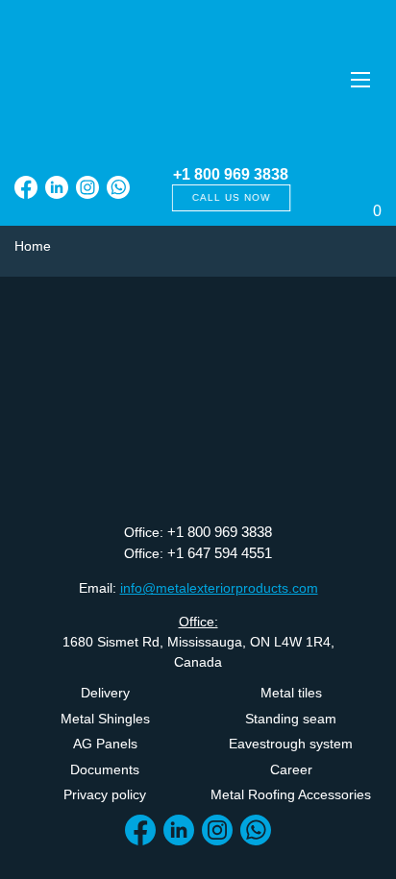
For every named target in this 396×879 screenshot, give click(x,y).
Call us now (230, 197)
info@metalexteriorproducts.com (219, 588)
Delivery (105, 692)
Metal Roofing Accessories (290, 794)
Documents (104, 769)
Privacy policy (104, 794)
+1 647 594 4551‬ (219, 553)
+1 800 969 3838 (230, 174)
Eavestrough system (291, 743)
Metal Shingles (105, 718)
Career (291, 769)
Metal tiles (291, 692)
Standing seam (290, 718)
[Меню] (360, 79)
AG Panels (105, 743)
